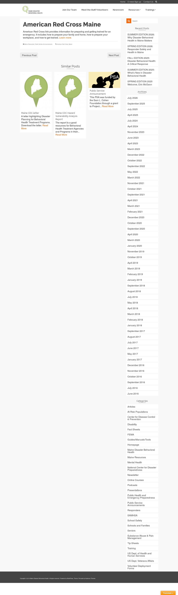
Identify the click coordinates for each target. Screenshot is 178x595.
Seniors (131, 530)
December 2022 (136, 154)
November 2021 (136, 183)
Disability (132, 424)
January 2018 (135, 325)
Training (132, 548)
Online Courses (136, 479)
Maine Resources (29, 44)
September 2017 (136, 331)
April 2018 (133, 308)
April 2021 (133, 200)
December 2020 (136, 217)
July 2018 (133, 296)
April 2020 (133, 234)
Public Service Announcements (43, 44)
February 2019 (135, 274)
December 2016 (136, 365)
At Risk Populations (138, 411)
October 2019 (135, 257)
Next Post (114, 55)
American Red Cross (62, 44)
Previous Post (29, 55)
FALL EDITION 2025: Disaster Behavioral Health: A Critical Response (142, 60)
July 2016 (133, 387)
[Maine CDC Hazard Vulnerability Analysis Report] (70, 91)
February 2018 (135, 319)
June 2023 (133, 137)
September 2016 (136, 382)
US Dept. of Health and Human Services (139, 554)
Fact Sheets (134, 429)
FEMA (131, 434)
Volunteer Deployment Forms (139, 567)
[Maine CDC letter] (36, 91)
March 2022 (134, 177)
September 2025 (136, 103)
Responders (134, 510)
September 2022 (136, 166)
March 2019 (134, 268)
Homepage (133, 444)
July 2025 (133, 109)
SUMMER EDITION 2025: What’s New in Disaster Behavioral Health (141, 72)
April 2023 (133, 143)
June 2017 (133, 348)
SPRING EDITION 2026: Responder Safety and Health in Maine (140, 49)
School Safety (135, 520)
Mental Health (135, 462)
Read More (61, 134)
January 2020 (135, 245)
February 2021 (135, 211)
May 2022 (133, 171)
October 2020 (135, 222)
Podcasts (132, 485)
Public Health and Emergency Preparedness (141, 496)
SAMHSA (132, 515)
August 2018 (134, 291)
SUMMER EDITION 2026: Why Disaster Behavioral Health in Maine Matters (141, 37)
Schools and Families (139, 525)
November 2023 (136, 131)
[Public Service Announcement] (104, 80)
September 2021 (136, 194)
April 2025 (133, 114)
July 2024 (133, 120)
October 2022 (135, 160)
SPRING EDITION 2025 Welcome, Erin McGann (140, 83)
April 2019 (133, 262)
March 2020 (134, 240)
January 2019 (135, 279)
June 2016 (133, 393)
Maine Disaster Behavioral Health (141, 451)
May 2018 (133, 302)
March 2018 (134, 313)
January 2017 (135, 359)
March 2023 (134, 149)
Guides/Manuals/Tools (139, 439)
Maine (70, 44)
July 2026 (133, 97)
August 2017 (134, 336)
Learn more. (65, 37)
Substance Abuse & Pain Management (141, 537)
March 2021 (134, 205)
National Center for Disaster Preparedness (142, 468)
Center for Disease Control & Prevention (141, 418)
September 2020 (136, 228)
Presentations (135, 490)
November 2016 (136, 370)
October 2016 (135, 376)
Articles (131, 406)
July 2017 (133, 342)
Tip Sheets (133, 543)
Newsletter (133, 474)
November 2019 (136, 251)
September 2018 (136, 285)
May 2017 (133, 353)
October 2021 (135, 188)
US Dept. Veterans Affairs (141, 560)
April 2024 (133, 126)
